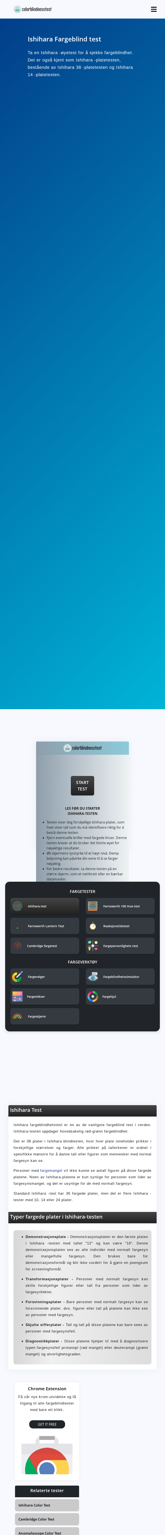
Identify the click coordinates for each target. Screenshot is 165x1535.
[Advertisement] (82, 1071)
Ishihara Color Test (34, 1505)
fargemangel (52, 1171)
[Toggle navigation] (154, 9)
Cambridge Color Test (36, 1519)
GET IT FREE (47, 1424)
